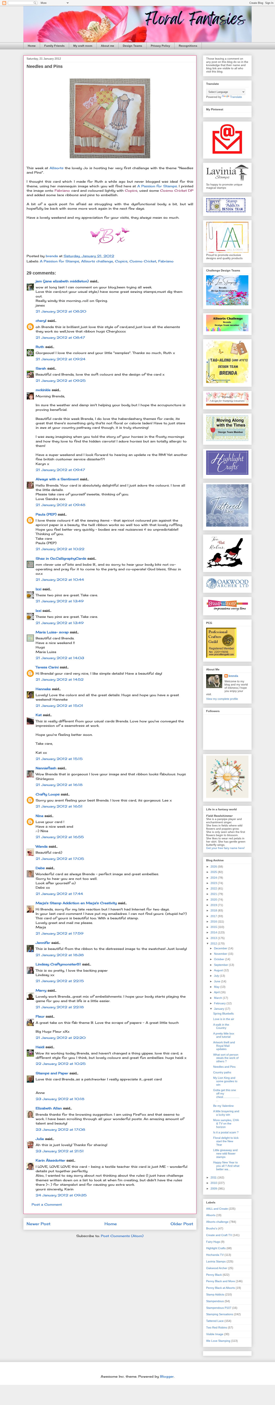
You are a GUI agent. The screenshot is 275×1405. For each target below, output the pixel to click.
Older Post (182, 1223)
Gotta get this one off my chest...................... (226, 1095)
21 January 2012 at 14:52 (60, 679)
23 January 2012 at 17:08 (60, 1130)
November (221, 953)
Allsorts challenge (97, 261)
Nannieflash (46, 768)
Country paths (222, 1072)
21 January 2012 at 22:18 (60, 1007)
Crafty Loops (48, 794)
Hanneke (43, 689)
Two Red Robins (216, 1327)
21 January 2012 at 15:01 (59, 706)
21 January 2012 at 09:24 (60, 359)
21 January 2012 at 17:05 (60, 859)
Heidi (40, 1047)
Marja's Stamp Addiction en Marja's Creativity (76, 903)
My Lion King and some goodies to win (225, 1081)
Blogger (167, 1376)
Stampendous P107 (218, 1307)
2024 (214, 877)
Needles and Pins (224, 1066)
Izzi (38, 589)
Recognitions (188, 45)
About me (107, 45)
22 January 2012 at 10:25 (61, 1064)
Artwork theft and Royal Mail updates (224, 1046)
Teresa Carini (47, 667)
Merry (41, 990)
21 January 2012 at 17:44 (59, 894)
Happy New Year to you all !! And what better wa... (226, 1166)
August (219, 970)
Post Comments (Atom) (122, 1236)
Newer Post (39, 1223)
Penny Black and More (220, 1281)
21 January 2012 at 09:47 (60, 470)
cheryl (41, 321)
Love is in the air (223, 1019)
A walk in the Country (221, 1026)
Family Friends (54, 45)
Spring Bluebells (223, 1013)
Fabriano (166, 261)
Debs (40, 868)
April (217, 992)
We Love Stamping (218, 1340)
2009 (214, 1188)
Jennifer (43, 943)
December (221, 948)
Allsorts (56, 168)
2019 (214, 905)
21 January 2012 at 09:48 (60, 505)
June (217, 981)
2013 (214, 938)
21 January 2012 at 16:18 (59, 785)
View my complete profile (222, 698)
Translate (236, 96)
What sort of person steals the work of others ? (226, 1058)
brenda (233, 675)
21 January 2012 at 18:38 (60, 955)
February (220, 1003)
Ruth (40, 347)
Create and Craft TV (219, 1235)
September (221, 964)
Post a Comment (47, 1204)
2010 (214, 1182)
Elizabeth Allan (49, 1108)
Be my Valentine (223, 1105)
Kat (39, 715)
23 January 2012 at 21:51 (60, 1151)
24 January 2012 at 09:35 (61, 1195)
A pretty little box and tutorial (223, 1035)
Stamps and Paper (52, 1073)
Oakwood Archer (216, 1268)
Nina (39, 816)
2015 (214, 927)
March (218, 997)
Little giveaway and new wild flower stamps (225, 1153)
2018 (214, 910)
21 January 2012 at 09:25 (61, 381)
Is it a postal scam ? (226, 1132)
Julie (40, 1139)
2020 (214, 899)
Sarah (41, 368)
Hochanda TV (215, 1254)
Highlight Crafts (216, 1248)
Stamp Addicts (215, 1294)
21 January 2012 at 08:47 (60, 337)
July (217, 975)
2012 (214, 943)
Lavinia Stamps (216, 1261)
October (219, 959)
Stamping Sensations (219, 1314)
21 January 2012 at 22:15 (60, 981)
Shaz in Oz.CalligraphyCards (61, 558)
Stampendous (215, 1301)
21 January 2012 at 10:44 (60, 580)
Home (32, 45)
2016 (214, 921)
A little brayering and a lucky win (226, 1113)
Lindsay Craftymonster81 (58, 964)
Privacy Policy (160, 45)
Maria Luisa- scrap (52, 632)
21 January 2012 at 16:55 (60, 837)
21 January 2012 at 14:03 (60, 658)
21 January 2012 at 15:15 (59, 759)
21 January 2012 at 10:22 (60, 549)
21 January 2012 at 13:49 (60, 601)
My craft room (82, 45)
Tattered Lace (215, 1320)
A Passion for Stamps (157, 186)
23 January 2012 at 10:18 (60, 1099)
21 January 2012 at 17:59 (59, 933)
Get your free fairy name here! (225, 848)
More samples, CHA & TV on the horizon (226, 1123)
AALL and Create (217, 1208)
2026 (214, 866)
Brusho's (211, 1228)
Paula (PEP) (46, 514)
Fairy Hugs (213, 1241)
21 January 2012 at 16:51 (59, 806)
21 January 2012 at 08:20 (61, 311)
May (217, 986)
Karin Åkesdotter (50, 1160)
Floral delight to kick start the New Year (226, 1141)
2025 (214, 872)
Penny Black (214, 1274)
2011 (214, 1177)
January (219, 1008)
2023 (214, 883)
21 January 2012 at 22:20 (61, 1038)
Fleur (40, 1016)
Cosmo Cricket (142, 261)
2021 (214, 894)
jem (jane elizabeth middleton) (62, 281)
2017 (214, 916)
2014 (214, 932)
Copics (121, 261)
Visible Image (214, 1334)
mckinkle (43, 390)
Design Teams (132, 45)
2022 (214, 888)
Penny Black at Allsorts (220, 1287)
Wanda (42, 846)
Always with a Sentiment (57, 479)
